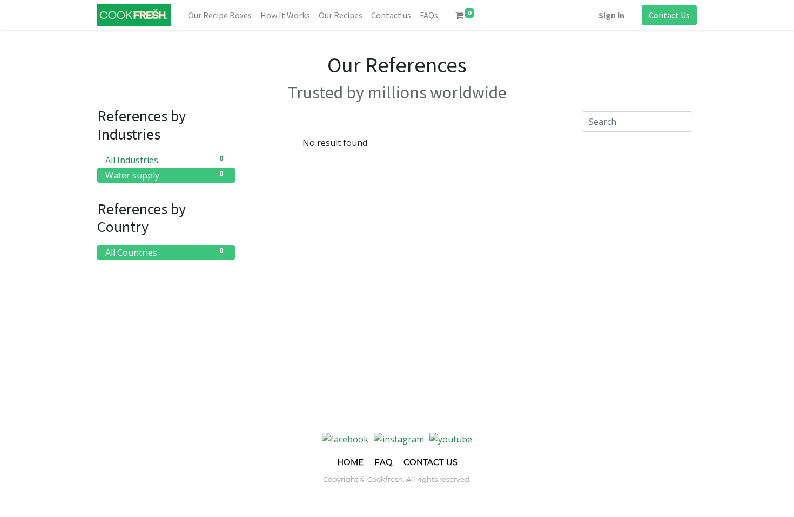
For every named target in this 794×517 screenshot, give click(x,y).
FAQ (383, 462)
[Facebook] (345, 439)
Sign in (611, 15)
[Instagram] (399, 439)
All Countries (164, 252)
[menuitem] (220, 15)
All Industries (164, 160)
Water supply (164, 175)
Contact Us (669, 15)
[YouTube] (451, 439)
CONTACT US (430, 462)
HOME (350, 462)
